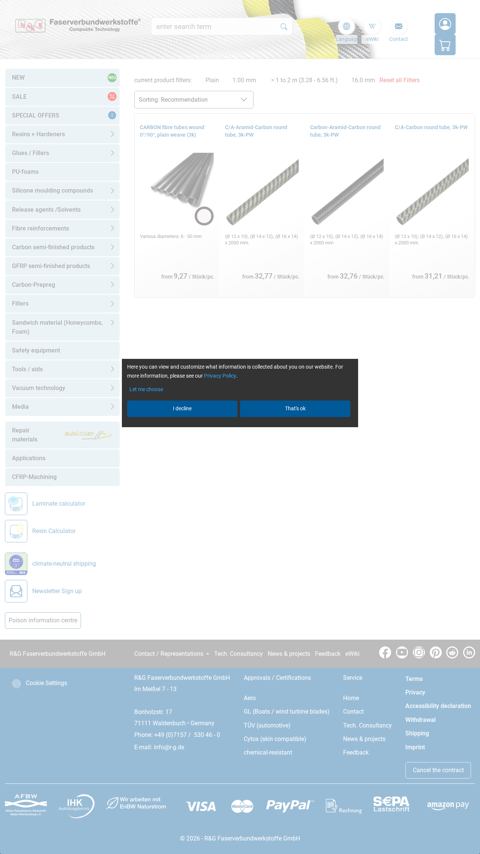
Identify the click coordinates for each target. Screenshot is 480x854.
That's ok (295, 408)
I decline (182, 408)
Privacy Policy (220, 376)
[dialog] (240, 427)
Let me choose (146, 389)
